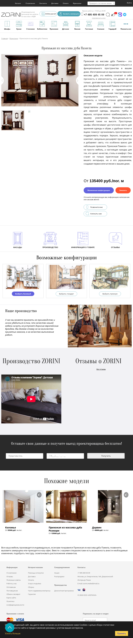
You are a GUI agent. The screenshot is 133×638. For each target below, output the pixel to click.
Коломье (10, 527)
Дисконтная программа (64, 590)
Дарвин (96, 527)
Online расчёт (50, 14)
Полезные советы (13, 580)
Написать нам (96, 213)
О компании (30, 3)
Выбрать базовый (23, 294)
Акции (56, 573)
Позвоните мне (96, 207)
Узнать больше (12, 633)
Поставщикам (12, 590)
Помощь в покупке (36, 573)
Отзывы (9, 576)
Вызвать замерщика (71, 14)
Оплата (65, 3)
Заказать (123, 190)
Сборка (31, 587)
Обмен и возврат (13, 594)
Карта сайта (11, 598)
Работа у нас (11, 583)
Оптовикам (11, 587)
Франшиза (77, 3)
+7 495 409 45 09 (84, 573)
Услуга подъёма (34, 583)
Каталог (18, 3)
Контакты (43, 3)
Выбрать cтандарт (66, 294)
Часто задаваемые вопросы (39, 590)
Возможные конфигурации (99, 190)
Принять (121, 633)
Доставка (54, 3)
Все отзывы (101, 369)
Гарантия (32, 594)
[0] (113, 15)
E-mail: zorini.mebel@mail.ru (88, 583)
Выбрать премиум (110, 294)
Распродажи (59, 576)
